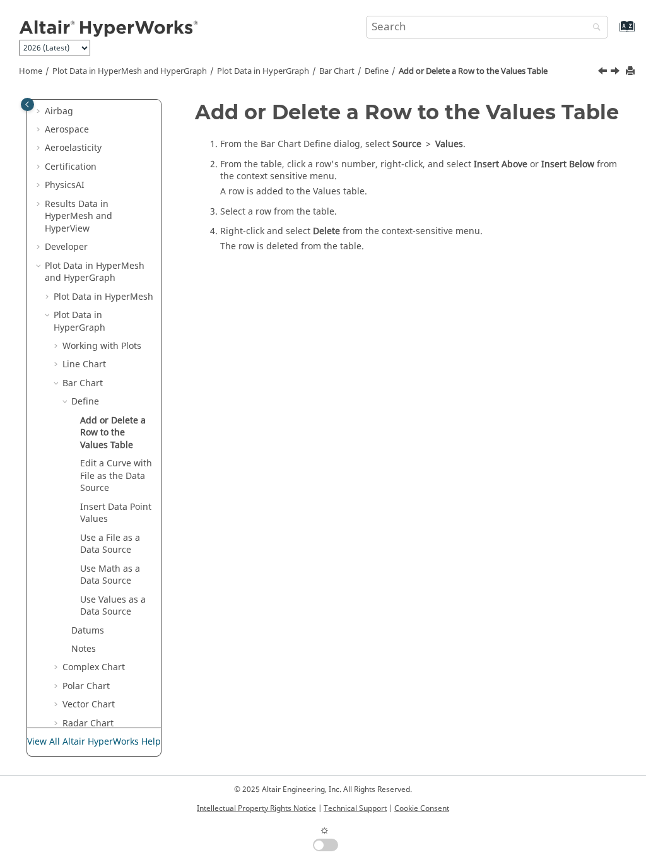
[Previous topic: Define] (604, 72)
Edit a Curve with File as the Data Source (116, 476)
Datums (87, 630)
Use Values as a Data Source (113, 606)
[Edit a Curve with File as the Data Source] (616, 72)
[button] (40, 111)
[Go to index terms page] (613, 32)
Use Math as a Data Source (110, 575)
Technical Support (355, 808)
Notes (83, 649)
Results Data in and (78, 216)
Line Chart (84, 364)
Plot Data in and (129, 71)
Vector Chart (88, 704)
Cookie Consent (421, 808)
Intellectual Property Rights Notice (256, 808)
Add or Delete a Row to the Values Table (473, 71)
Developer (66, 247)
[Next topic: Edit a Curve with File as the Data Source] (616, 72)
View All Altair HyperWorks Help (94, 741)
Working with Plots (101, 346)
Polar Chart (86, 686)
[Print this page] (631, 71)
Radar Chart (88, 723)
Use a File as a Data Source (110, 544)
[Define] (604, 72)
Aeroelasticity (73, 148)
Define (377, 71)
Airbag (59, 111)
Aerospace (67, 129)
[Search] (593, 28)
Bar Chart (337, 71)
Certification (71, 167)
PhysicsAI (65, 185)
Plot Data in (263, 71)
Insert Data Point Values (115, 513)
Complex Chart (93, 667)
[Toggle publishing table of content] (27, 104)
